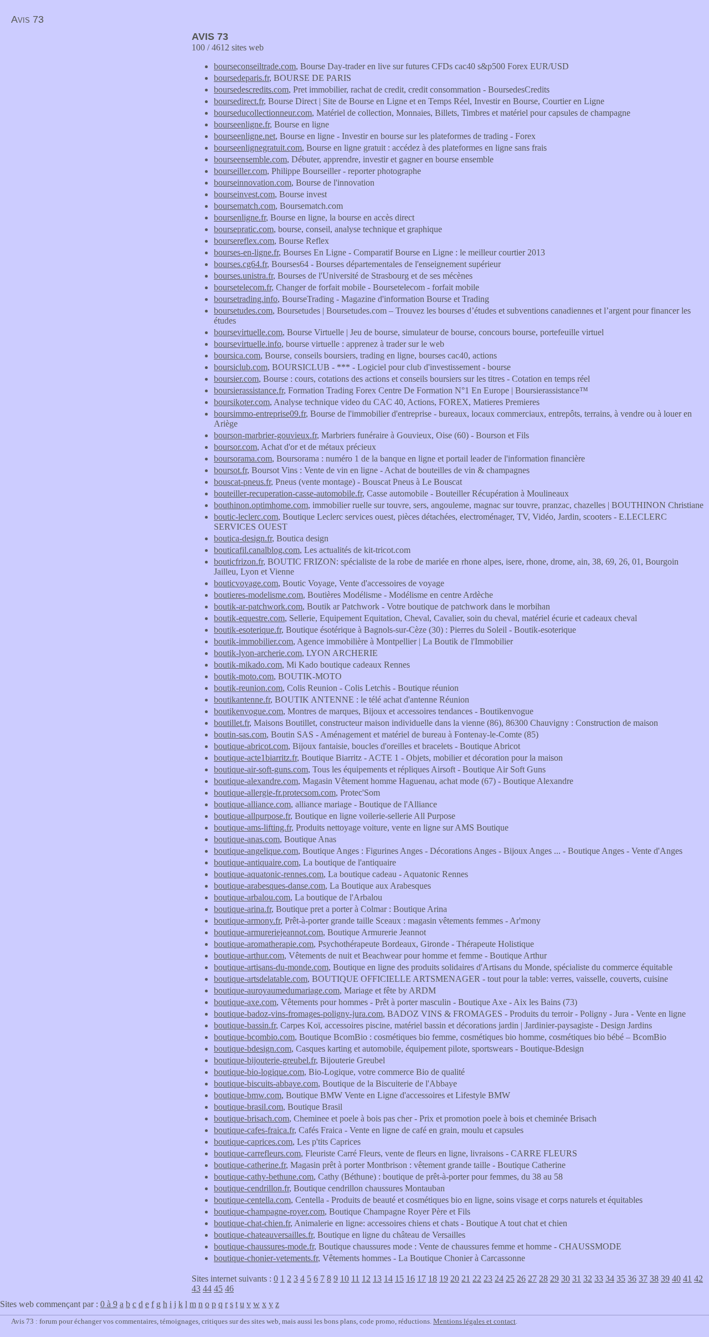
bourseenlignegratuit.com (258, 147)
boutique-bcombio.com (254, 1037)
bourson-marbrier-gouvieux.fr (265, 435)
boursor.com (235, 447)
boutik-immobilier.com (253, 641)
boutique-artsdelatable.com (260, 978)
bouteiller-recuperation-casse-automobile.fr (288, 493)
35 (620, 1278)
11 (355, 1278)
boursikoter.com (242, 402)
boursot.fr (230, 470)
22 (476, 1278)
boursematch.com (244, 206)
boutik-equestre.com (249, 618)
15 (399, 1278)
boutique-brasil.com (248, 1106)
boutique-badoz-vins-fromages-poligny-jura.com (298, 1013)
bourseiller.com (240, 171)
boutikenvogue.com (248, 711)
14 (388, 1278)
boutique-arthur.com (249, 955)
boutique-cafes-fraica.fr (254, 1130)
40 (676, 1278)
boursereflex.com (244, 240)
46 (229, 1288)
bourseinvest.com (244, 194)
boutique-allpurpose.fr (252, 816)
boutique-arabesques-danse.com (269, 885)
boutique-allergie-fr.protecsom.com (275, 792)
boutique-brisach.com (251, 1118)
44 (207, 1288)
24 (499, 1278)
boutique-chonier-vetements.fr (266, 1258)
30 (565, 1278)
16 (410, 1278)
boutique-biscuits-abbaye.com (266, 1083)
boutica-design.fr (243, 538)
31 (576, 1278)
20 (454, 1278)
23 (488, 1278)
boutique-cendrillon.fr (251, 1188)
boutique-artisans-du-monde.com (271, 967)
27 (532, 1278)
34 (609, 1278)
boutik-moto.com (244, 676)
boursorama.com (243, 458)
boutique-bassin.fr (245, 1025)
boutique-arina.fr (242, 909)
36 (632, 1278)
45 (218, 1288)
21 (465, 1278)
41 (687, 1278)
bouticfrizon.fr (238, 561)
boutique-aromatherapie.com (264, 944)
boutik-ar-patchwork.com (258, 606)
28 (543, 1278)
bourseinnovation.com (252, 182)
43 (196, 1288)
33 (598, 1278)
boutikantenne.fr (242, 699)
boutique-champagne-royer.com (269, 1211)
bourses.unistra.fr (243, 275)
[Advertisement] (93, 108)
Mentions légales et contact (474, 1321)
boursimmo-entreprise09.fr (260, 413)
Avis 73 (27, 19)
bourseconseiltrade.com (255, 66)
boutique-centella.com (252, 1200)
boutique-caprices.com (253, 1141)
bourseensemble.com (250, 159)
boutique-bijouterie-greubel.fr (265, 1060)
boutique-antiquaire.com (256, 862)
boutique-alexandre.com (256, 781)
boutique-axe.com (245, 1002)
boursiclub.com (241, 367)
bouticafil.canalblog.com (257, 550)
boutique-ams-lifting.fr (252, 827)
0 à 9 (108, 1304)
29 (554, 1278)
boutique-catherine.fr (250, 1165)
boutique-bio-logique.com (259, 1072)
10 (344, 1278)
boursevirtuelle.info (247, 344)
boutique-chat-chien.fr (252, 1223)
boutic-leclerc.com (246, 516)
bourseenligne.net (244, 136)
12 (366, 1278)
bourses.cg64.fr (240, 264)
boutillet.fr (231, 723)
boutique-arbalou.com (252, 897)
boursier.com (236, 378)
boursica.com (237, 355)
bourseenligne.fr (242, 124)
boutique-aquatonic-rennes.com (268, 874)
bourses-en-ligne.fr (246, 252)
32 (587, 1278)
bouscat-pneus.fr (242, 481)
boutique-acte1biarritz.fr (255, 757)
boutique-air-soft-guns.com (261, 769)
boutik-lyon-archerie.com (258, 653)
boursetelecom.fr (242, 287)
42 (698, 1278)
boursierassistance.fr (249, 390)
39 (665, 1278)
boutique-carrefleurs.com (257, 1153)
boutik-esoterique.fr (247, 629)
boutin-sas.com (240, 734)
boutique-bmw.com (247, 1095)
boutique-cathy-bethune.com (264, 1176)
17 (421, 1278)
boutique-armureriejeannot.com (268, 932)
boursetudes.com (243, 310)
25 (510, 1278)
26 (521, 1278)
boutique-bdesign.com (252, 1048)
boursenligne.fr (240, 217)
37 (643, 1278)
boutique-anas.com (247, 839)
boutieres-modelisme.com (258, 595)
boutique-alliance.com (252, 804)
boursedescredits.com (251, 89)
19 (443, 1278)
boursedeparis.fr (241, 78)
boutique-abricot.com (251, 746)
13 (377, 1278)
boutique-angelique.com (256, 851)
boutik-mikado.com (248, 664)
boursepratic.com (244, 229)
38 (654, 1278)
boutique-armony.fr (247, 920)
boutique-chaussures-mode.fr (264, 1246)
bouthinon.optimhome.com (261, 505)
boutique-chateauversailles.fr (263, 1234)
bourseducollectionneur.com (263, 112)
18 (432, 1278)
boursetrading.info (246, 299)
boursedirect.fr (239, 101)
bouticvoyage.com (246, 583)
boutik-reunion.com (248, 688)
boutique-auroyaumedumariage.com (277, 990)
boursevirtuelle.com (248, 332)
